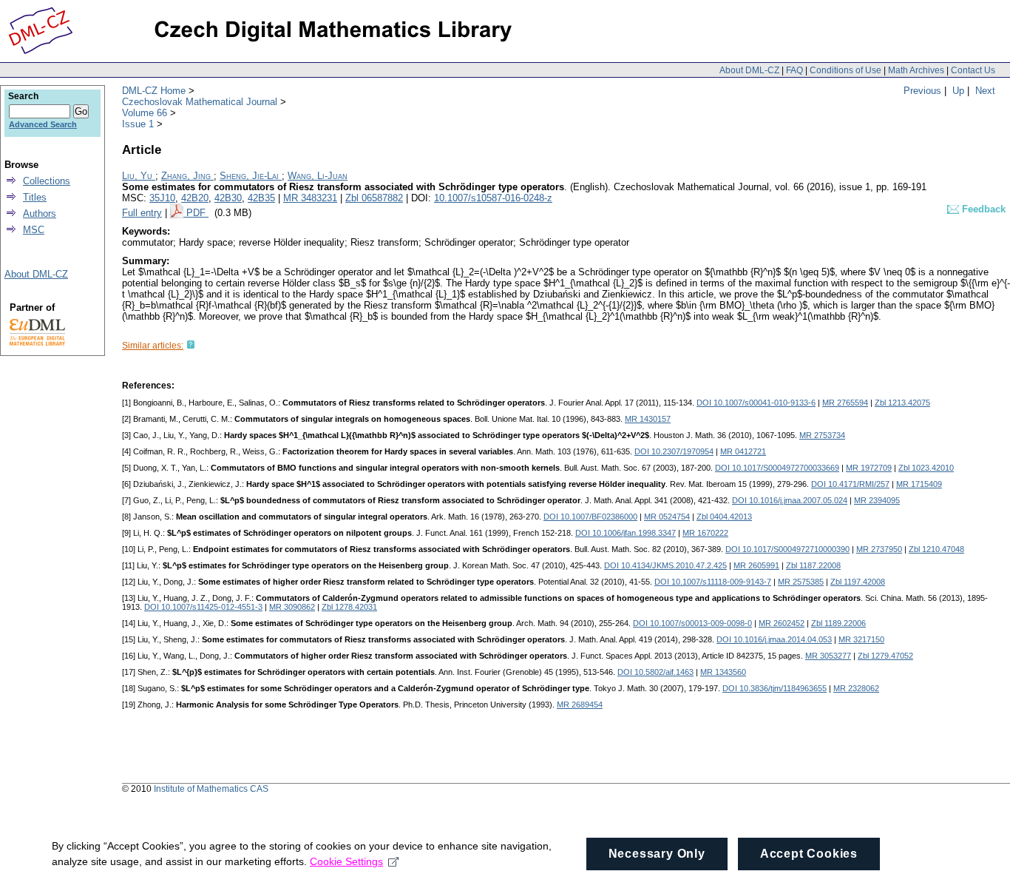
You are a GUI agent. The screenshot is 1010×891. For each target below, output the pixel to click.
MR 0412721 (743, 451)
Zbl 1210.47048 (936, 549)
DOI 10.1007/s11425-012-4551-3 (203, 606)
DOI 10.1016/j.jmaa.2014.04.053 (774, 639)
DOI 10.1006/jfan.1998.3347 (625, 532)
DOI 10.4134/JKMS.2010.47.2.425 (665, 565)
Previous (922, 90)
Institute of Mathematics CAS (211, 789)
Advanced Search (43, 124)
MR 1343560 (723, 672)
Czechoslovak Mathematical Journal (199, 101)
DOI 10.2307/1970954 (674, 451)
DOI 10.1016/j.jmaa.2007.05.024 (789, 500)
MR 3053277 (828, 655)
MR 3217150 (861, 639)
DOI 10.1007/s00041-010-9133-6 (756, 402)
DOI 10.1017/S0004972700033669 (777, 467)
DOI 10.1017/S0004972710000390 (787, 549)
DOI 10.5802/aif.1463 (655, 672)
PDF (197, 212)
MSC (33, 229)
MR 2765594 (845, 402)
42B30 (228, 198)
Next (985, 90)
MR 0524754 (667, 516)
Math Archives (916, 70)
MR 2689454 (580, 704)
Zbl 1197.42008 (857, 581)
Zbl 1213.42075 (902, 402)
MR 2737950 (879, 549)
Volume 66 (144, 112)
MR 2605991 (756, 565)
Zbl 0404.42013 (724, 516)
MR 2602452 (781, 623)
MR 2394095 (877, 500)
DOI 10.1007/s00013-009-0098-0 (692, 623)
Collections (46, 180)
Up (958, 90)
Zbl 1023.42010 (926, 467)
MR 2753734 (822, 435)
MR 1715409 (919, 484)
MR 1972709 (869, 467)
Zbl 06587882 (374, 198)
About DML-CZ (749, 70)
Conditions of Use (845, 70)
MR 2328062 (856, 688)
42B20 (195, 198)
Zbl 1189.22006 (838, 623)
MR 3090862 (292, 606)
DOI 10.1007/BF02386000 (590, 516)
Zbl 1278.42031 (349, 606)
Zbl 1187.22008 (813, 565)
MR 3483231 (310, 198)
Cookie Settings (346, 861)
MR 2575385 (801, 581)
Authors (39, 213)
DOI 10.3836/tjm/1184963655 (774, 688)
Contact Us (973, 70)
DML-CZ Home (154, 90)
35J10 (162, 198)
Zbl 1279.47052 (885, 655)
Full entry (142, 212)
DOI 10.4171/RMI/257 (850, 484)
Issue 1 (138, 124)
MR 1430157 (648, 418)
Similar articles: (152, 345)
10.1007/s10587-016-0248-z (493, 198)
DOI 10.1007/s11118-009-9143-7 (712, 581)
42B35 (261, 198)
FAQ (794, 70)
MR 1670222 (705, 532)
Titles (35, 197)
